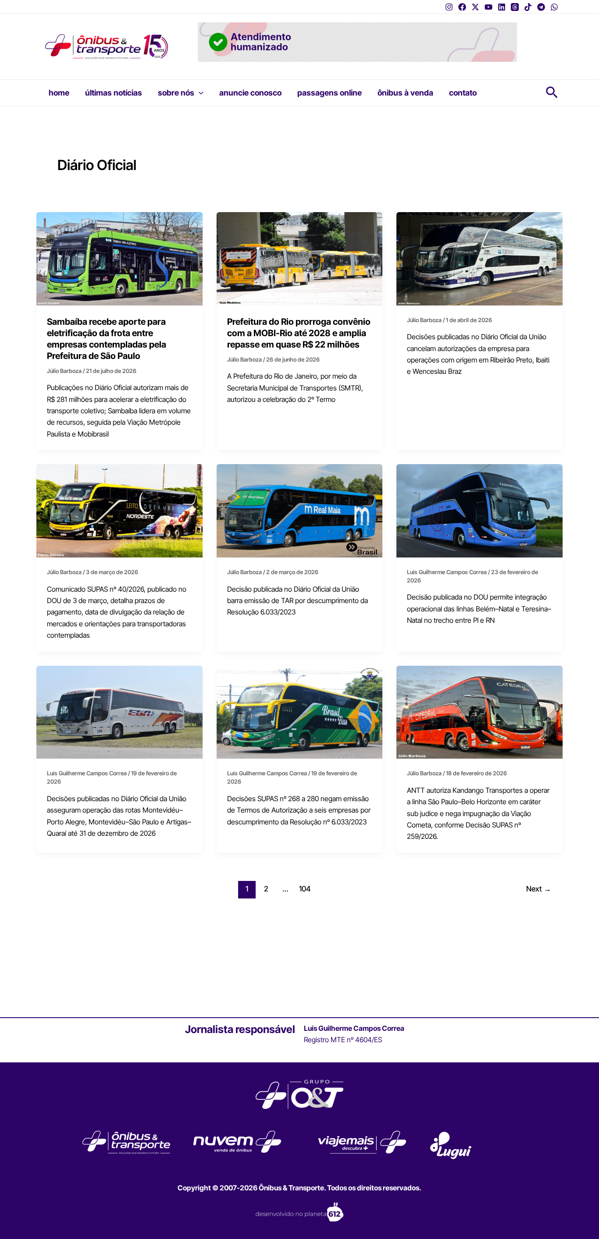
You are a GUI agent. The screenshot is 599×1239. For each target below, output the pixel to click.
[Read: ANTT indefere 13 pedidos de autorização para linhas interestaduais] (300, 711)
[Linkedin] (502, 7)
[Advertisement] (299, 950)
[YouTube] (488, 7)
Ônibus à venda (405, 92)
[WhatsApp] (554, 7)
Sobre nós (176, 92)
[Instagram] (449, 7)
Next (538, 888)
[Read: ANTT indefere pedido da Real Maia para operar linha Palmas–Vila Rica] (300, 510)
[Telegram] (541, 7)
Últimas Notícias (113, 92)
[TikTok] (528, 7)
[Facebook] (462, 7)
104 (304, 888)
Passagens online (329, 92)
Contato (463, 92)
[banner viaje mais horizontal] (357, 41)
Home (59, 92)
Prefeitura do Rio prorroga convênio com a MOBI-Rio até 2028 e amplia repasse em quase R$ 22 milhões (299, 333)
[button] (198, 93)
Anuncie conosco (250, 92)
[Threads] (515, 7)
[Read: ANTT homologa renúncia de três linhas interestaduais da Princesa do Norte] (479, 258)
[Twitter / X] (475, 7)
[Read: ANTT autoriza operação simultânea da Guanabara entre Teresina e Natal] (479, 510)
